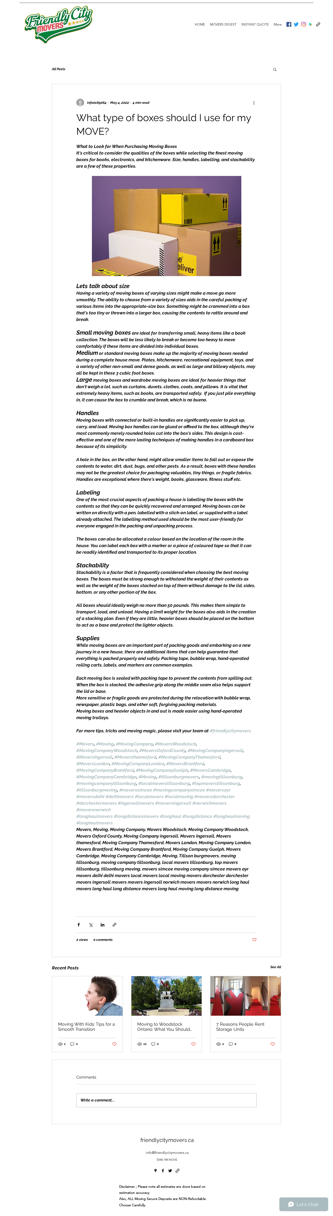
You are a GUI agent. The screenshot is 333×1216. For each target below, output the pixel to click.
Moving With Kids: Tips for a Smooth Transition (86, 1027)
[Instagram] (303, 24)
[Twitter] (296, 24)
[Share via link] (114, 924)
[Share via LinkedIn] (102, 924)
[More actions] (254, 103)
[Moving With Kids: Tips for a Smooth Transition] (87, 996)
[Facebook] (288, 24)
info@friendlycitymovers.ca (167, 1152)
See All (275, 967)
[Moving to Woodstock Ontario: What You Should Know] (166, 996)
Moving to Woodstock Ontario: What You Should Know (163, 1027)
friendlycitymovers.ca (167, 1140)
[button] (275, 69)
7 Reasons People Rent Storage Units (240, 1027)
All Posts (58, 69)
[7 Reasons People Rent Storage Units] (245, 996)
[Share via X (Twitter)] (90, 924)
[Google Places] (310, 24)
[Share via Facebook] (78, 924)
